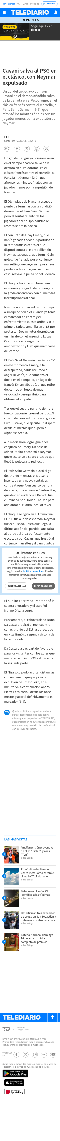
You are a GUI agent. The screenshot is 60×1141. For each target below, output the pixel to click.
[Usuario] (56, 12)
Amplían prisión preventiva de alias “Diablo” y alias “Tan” (37, 851)
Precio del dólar (37, 3)
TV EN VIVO (50, 3)
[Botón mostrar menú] (4, 12)
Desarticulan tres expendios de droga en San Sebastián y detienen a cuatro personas (38, 916)
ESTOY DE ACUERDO (43, 586)
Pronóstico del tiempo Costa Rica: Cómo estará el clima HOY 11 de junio (37, 873)
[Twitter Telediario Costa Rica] (25, 1055)
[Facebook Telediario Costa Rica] (16, 1055)
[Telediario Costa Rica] (30, 12)
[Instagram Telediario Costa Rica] (35, 1055)
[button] (7, 148)
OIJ (18, 3)
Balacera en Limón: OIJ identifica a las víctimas (35, 893)
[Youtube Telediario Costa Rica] (53, 1055)
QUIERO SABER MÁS (17, 586)
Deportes (30, 20)
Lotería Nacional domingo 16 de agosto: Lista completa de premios (37, 938)
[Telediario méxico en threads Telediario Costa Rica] (44, 1055)
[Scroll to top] (53, 1017)
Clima (25, 3)
